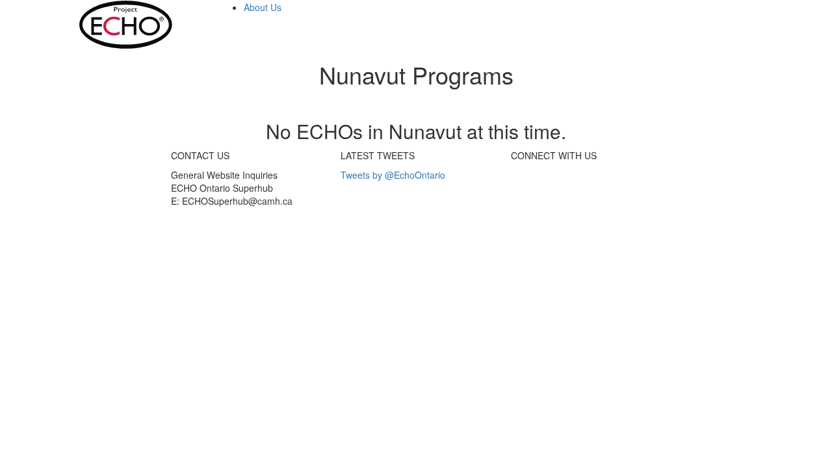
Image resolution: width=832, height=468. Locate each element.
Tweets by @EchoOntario (393, 174)
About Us (262, 7)
